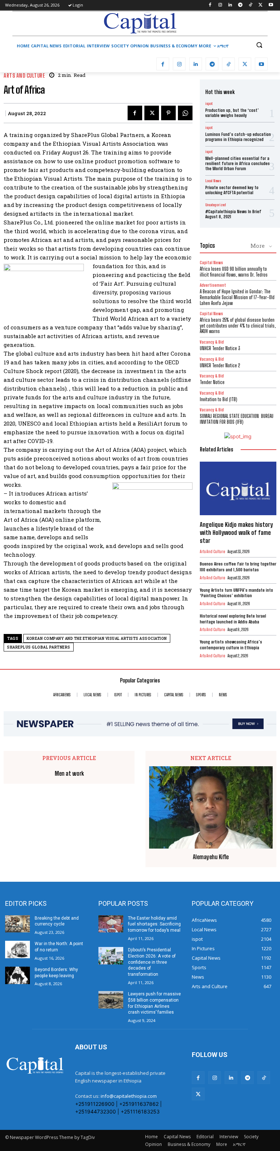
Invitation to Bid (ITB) (218, 399)
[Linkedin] (230, 5)
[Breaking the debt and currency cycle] (17, 924)
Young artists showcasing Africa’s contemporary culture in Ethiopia (231, 644)
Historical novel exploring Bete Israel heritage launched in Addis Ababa (233, 619)
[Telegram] (240, 5)
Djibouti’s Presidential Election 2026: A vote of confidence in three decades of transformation (152, 962)
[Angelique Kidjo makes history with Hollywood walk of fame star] (238, 488)
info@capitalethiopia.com (129, 1096)
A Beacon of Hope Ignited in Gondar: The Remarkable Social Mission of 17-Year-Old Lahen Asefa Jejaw (237, 297)
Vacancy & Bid (212, 342)
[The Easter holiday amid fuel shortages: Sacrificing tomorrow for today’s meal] (110, 924)
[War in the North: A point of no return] (17, 949)
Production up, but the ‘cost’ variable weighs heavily (232, 112)
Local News (213, 181)
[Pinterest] (168, 113)
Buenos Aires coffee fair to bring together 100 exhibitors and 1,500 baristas (238, 566)
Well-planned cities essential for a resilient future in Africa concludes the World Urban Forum (237, 164)
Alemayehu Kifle (211, 856)
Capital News (211, 263)
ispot (209, 103)
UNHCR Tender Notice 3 (220, 348)
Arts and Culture (24, 75)
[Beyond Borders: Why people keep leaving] (17, 975)
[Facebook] (210, 5)
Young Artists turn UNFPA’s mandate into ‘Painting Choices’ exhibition (236, 593)
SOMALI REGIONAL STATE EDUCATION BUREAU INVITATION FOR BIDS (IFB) (236, 419)
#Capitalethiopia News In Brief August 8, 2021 (233, 214)
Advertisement (213, 285)
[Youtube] (271, 5)
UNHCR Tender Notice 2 (220, 365)
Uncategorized (215, 205)
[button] (259, 45)
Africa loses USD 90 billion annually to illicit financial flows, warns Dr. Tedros (234, 272)
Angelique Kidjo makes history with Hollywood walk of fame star (236, 532)
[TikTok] (250, 5)
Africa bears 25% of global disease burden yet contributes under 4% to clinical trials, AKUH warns (238, 325)
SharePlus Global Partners (38, 647)
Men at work (69, 773)
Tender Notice (212, 382)
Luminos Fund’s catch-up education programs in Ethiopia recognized (238, 137)
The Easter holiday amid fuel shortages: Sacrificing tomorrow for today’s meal (154, 924)
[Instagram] (220, 5)
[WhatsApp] (185, 113)
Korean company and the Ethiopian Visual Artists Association (97, 638)
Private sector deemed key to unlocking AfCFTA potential (231, 190)
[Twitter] (260, 5)
